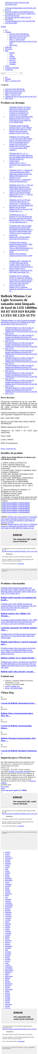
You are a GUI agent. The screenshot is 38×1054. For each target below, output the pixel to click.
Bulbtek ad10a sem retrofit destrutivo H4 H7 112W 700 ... (19, 132)
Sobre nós (8, 47)
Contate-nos (9, 69)
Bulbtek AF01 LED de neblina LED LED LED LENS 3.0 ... (19, 238)
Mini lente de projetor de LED (19, 36)
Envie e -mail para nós (8, 448)
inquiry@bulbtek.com (12, 686)
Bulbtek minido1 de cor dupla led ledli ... (18, 658)
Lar (6, 30)
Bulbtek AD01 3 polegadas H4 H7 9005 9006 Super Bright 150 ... (21, 271)
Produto (12, 53)
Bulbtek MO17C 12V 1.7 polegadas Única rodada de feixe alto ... (20, 165)
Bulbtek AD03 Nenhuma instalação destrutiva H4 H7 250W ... (20, 255)
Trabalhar (12, 64)
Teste (11, 54)
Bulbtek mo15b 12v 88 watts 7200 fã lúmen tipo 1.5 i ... (20, 210)
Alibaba (12, 56)
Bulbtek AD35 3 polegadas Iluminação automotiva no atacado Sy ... (20, 289)
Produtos (8, 32)
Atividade (12, 58)
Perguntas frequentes (12, 68)
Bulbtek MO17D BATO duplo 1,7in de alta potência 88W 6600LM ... (19, 148)
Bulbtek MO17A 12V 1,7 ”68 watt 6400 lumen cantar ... (21, 195)
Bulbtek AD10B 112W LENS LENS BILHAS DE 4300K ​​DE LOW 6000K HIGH (20, 120)
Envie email (5, 786)
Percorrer (12, 60)
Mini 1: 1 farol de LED (17, 39)
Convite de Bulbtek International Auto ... (18, 703)
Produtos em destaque (16, 771)
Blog (6, 51)
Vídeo (7, 66)
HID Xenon (13, 45)
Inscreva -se (5, 768)
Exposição (12, 62)
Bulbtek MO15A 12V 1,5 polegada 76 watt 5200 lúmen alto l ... (21, 221)
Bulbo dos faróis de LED (17, 38)
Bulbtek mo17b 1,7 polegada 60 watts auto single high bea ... (20, 180)
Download (8, 49)
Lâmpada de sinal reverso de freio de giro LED (20, 96)
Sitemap (27, 771)
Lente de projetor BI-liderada (19, 34)
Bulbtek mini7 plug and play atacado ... (18, 671)
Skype (3, 788)
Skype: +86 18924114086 (13, 688)
